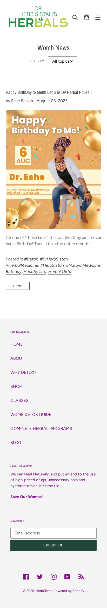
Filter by (37, 61)
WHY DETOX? (23, 372)
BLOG (15, 442)
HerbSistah (44, 591)
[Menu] (98, 17)
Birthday (13, 271)
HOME (16, 344)
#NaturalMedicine (83, 265)
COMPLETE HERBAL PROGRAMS (41, 428)
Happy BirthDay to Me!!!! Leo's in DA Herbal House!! (49, 92)
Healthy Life (34, 271)
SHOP (16, 386)
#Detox (31, 259)
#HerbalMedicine (22, 265)
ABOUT (17, 358)
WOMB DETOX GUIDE (30, 414)
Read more (18, 286)
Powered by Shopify (69, 591)
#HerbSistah (52, 265)
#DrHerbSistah (54, 259)
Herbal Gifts (59, 271)
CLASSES (19, 400)
